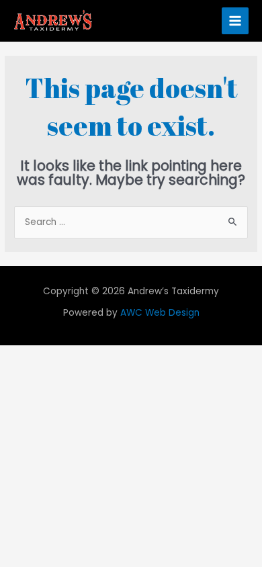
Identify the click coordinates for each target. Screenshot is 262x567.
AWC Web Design (160, 312)
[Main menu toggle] (235, 21)
